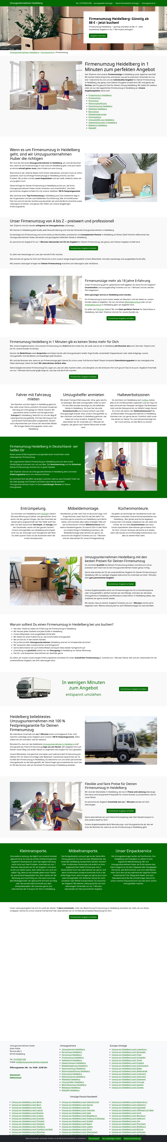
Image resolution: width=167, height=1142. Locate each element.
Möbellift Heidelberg (70, 1090)
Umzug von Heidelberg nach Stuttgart (28, 1124)
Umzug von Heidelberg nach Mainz (77, 1124)
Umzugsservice (47, 52)
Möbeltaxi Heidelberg (71, 1079)
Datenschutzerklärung (132, 1138)
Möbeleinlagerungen (97, 114)
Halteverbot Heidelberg (72, 1060)
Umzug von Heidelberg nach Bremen (28, 1113)
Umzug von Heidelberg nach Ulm (126, 1121)
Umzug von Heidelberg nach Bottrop (127, 1129)
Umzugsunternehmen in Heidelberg (58, 744)
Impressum (15, 1075)
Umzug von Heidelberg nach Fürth (126, 1113)
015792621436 (20, 1059)
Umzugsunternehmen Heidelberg (26, 3)
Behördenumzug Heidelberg (74, 1085)
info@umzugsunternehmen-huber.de (32, 1062)
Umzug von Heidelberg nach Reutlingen (129, 1135)
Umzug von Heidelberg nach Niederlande (129, 1071)
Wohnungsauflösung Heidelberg (76, 1071)
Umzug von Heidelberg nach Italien (127, 1068)
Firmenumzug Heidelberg (73, 1057)
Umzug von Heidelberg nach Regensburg (129, 1102)
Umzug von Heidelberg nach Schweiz (128, 1087)
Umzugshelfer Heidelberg (73, 1082)
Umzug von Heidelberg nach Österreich (129, 1076)
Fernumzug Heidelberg (72, 1055)
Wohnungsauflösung (97, 103)
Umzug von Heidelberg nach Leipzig (27, 1110)
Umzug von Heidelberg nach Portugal (128, 1082)
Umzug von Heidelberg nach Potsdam (28, 1121)
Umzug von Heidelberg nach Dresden (28, 1118)
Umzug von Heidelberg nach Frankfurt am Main (32, 1129)
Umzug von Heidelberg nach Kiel (76, 1107)
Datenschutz (15, 1077)
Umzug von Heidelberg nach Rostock (78, 1135)
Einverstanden (94, 1138)
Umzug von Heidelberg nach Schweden (129, 1057)
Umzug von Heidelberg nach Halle (76, 1113)
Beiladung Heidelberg (71, 1087)
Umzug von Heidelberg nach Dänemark (129, 1079)
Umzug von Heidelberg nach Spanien (128, 1085)
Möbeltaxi (97, 109)
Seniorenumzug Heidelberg (73, 1068)
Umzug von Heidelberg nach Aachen (77, 1105)
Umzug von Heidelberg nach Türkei (127, 1060)
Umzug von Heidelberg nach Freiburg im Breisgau (83, 1118)
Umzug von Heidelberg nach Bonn (26, 1105)
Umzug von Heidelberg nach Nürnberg (28, 1135)
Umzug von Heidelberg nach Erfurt (77, 1129)
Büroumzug (93, 111)
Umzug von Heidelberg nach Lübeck (77, 1126)
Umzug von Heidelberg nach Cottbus (28, 1115)
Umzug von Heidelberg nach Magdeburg (79, 1115)
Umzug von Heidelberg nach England (128, 1063)
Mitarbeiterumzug (133, 302)
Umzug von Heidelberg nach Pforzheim (129, 1124)
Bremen (100, 309)
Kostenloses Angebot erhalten (84, 248)
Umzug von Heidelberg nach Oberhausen (79, 1132)
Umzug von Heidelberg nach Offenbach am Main (133, 1110)
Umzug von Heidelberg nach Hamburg (28, 1126)
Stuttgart (45, 513)
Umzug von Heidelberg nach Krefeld (77, 1121)
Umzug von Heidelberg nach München (28, 1132)
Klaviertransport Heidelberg (74, 1063)
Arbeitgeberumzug (93, 305)
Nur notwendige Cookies (111, 1138)
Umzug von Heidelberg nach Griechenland (130, 1065)
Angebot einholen (98, 35)
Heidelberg (97, 125)
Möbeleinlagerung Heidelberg (75, 1065)
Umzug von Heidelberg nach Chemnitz (78, 1110)
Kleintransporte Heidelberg (73, 1076)
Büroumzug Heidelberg (72, 1052)
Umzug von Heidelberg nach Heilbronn (128, 1118)
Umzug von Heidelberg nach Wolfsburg (129, 1126)
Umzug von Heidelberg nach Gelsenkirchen (80, 1102)
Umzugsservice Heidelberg (73, 1049)
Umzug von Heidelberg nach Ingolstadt (129, 1107)
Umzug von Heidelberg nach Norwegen (129, 1052)
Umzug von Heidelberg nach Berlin (27, 1102)
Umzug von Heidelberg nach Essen (27, 1107)
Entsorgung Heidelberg (72, 1074)
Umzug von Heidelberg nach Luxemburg (129, 1049)
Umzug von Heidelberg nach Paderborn (129, 1105)
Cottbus (145, 400)
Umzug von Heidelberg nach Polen (127, 1055)
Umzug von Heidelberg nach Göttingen (128, 1132)
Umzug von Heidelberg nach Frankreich (129, 1074)
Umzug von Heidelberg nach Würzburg (128, 1115)
